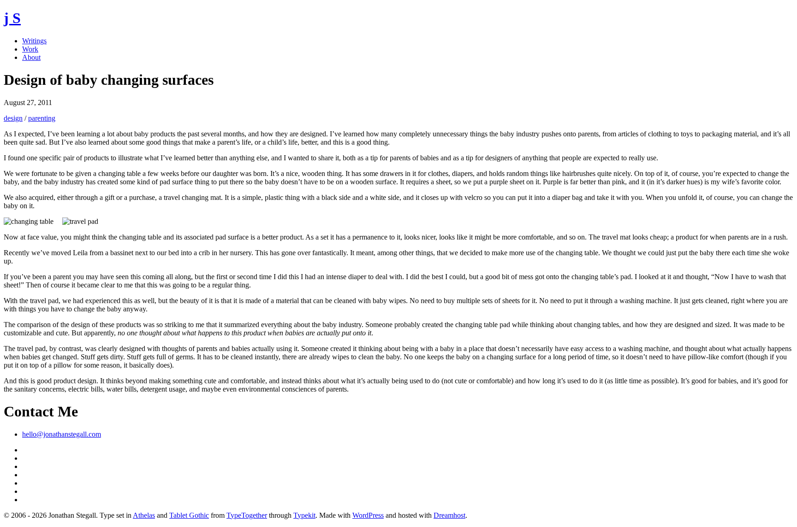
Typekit (304, 515)
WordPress (368, 515)
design (13, 118)
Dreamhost (449, 515)
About (31, 57)
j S (12, 18)
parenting (41, 118)
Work (30, 49)
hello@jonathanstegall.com (61, 434)
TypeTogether (246, 515)
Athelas (144, 515)
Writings (34, 41)
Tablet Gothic (189, 515)
